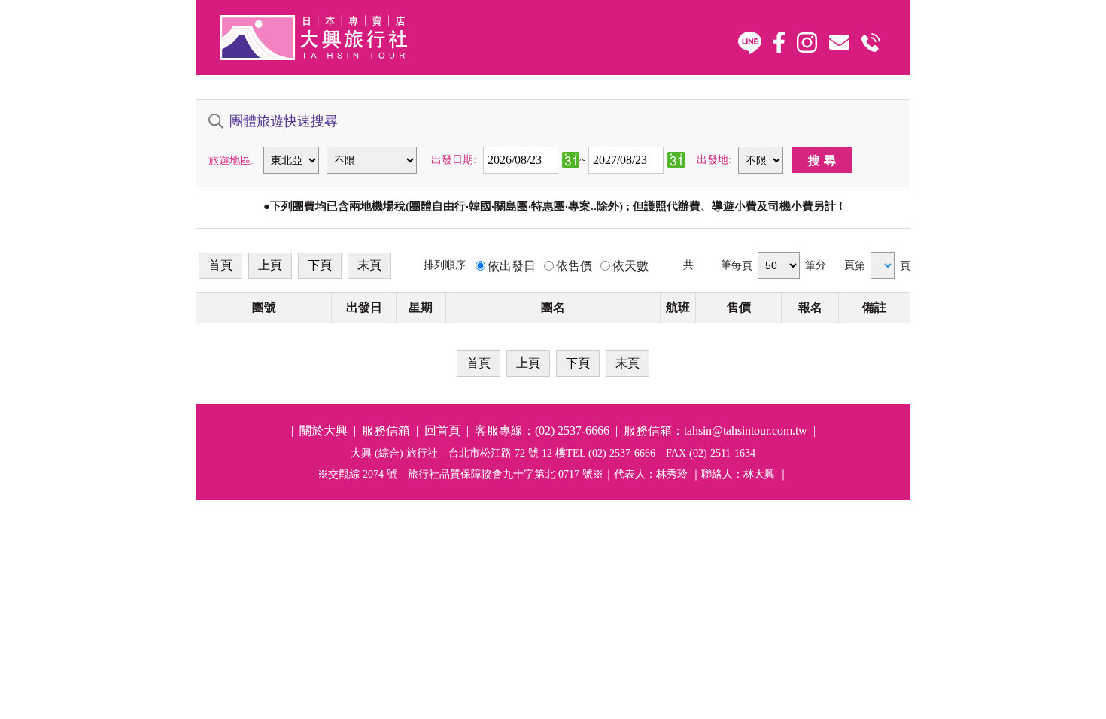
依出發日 (512, 265)
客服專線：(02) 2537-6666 (542, 430)
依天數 (630, 265)
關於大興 (323, 430)
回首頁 (442, 430)
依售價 (574, 265)
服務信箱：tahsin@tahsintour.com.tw (715, 430)
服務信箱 (386, 430)
